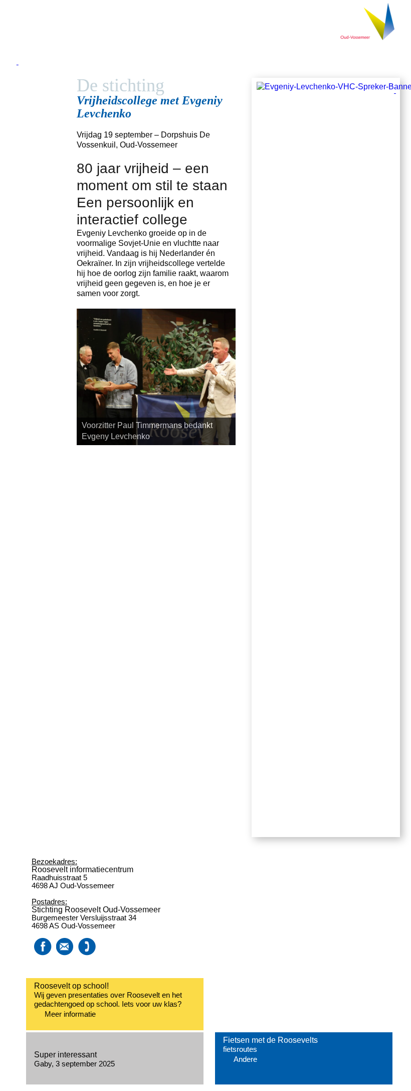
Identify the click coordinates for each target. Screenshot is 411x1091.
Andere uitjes (245, 1059)
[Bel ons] (86, 952)
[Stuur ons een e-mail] (65, 952)
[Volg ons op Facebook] (43, 952)
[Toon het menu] (205, 73)
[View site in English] (402, 131)
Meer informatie (70, 1014)
